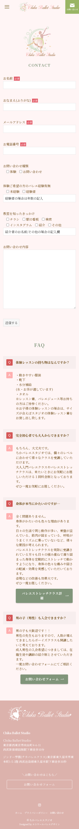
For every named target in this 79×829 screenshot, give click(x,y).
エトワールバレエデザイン (46, 824)
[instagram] (40, 805)
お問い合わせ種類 (15, 166)
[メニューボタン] (7, 7)
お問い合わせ (57, 812)
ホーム (18, 812)
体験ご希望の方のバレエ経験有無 (27, 186)
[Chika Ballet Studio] (39, 7)
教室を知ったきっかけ (19, 213)
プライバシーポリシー (36, 812)
